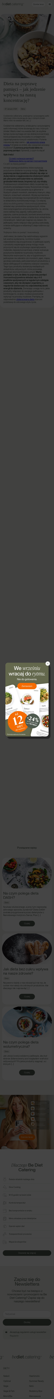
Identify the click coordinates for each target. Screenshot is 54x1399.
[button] (48, 663)
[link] (27, 699)
